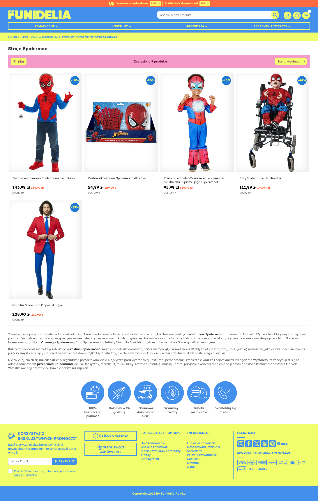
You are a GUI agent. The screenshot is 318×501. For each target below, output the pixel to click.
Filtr (21, 61)
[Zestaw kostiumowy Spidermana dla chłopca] (45, 123)
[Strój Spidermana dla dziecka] (272, 123)
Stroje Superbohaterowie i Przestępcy (53, 36)
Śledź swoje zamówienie (112, 449)
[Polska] (240, 444)
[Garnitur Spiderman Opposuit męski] (45, 250)
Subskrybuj (64, 461)
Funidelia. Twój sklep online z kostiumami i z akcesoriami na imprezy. (39, 14)
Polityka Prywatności (202, 455)
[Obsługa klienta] (297, 15)
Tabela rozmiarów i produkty (160, 451)
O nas (191, 466)
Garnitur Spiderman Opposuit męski (37, 305)
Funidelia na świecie (201, 443)
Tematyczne (45, 26)
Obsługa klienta (113, 435)
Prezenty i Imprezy (270, 26)
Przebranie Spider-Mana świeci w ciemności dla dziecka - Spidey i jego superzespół (194, 180)
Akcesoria (195, 26)
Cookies (192, 459)
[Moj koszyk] (306, 15)
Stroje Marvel (85, 36)
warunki (19, 475)
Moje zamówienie (152, 443)
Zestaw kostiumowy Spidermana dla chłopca (44, 178)
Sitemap (193, 463)
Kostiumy (120, 26)
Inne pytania (149, 459)
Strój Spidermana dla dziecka (260, 178)
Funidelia (13, 36)
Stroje (25, 36)
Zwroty (145, 455)
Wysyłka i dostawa (153, 447)
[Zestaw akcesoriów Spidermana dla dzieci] (121, 123)
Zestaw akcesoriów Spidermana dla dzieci (117, 178)
